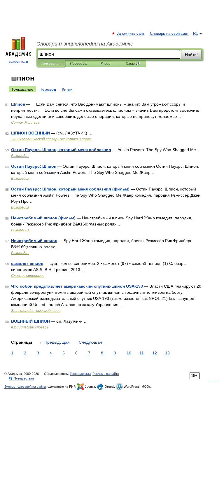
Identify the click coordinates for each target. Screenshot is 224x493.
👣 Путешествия (21, 378)
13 (167, 353)
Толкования (50, 64)
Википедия (20, 156)
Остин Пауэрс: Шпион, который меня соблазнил (61, 149)
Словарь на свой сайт (169, 34)
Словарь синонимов (27, 276)
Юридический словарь (29, 327)
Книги (106, 64)
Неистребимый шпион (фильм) (43, 218)
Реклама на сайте (105, 373)
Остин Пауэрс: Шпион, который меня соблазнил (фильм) (70, 189)
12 (154, 353)
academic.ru (18, 62)
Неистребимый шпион (34, 240)
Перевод (47, 89)
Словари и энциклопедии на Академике (84, 44)
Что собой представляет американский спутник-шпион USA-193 (77, 286)
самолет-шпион (27, 263)
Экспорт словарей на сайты (25, 386)
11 (141, 353)
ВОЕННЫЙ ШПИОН (30, 321)
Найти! (191, 54)
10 (129, 353)
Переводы (78, 64)
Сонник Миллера (25, 122)
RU (195, 34)
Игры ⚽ (133, 64)
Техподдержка (80, 373)
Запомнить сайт (130, 34)
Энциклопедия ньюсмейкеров (35, 311)
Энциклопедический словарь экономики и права (51, 139)
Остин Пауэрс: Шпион (33, 166)
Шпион (18, 104)
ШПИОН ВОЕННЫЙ (30, 133)
